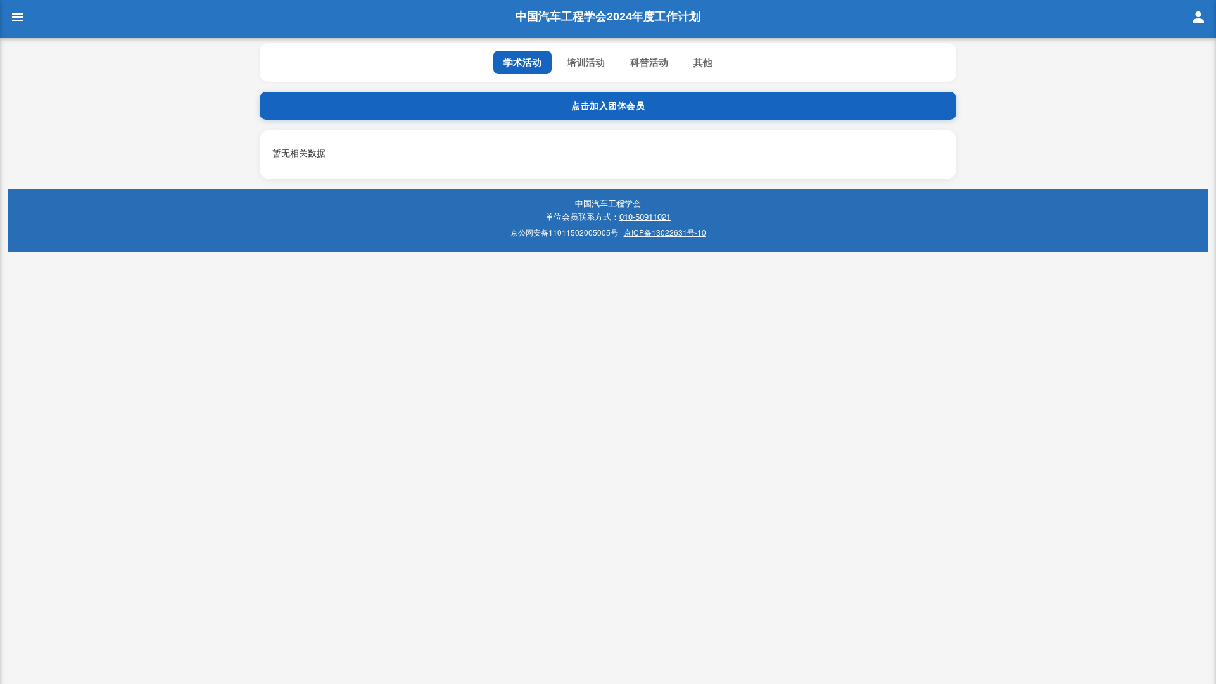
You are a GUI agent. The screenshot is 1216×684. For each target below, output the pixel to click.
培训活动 (586, 62)
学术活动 (523, 62)
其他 (703, 62)
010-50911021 (645, 216)
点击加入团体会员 (608, 106)
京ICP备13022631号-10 (665, 232)
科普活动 (649, 62)
